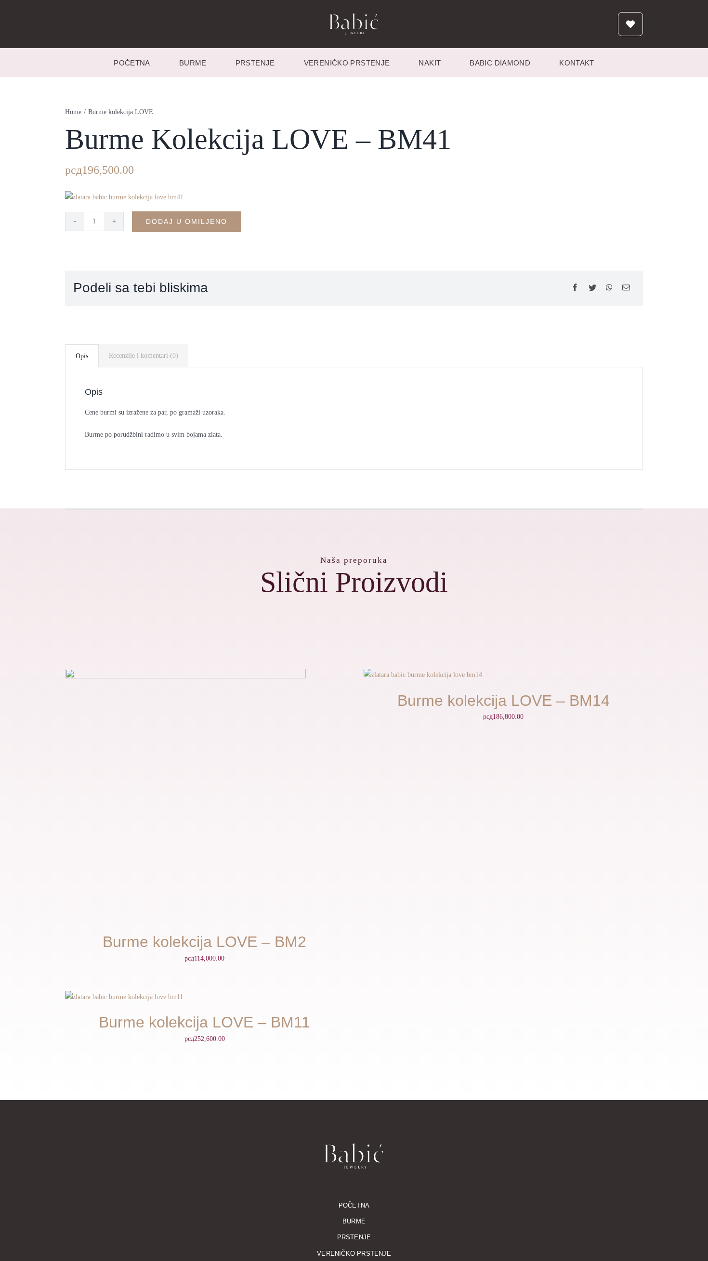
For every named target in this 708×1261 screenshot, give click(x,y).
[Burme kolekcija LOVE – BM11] (124, 997)
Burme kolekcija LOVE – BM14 (503, 700)
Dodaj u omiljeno (186, 221)
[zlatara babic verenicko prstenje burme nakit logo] (354, 16)
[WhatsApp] (609, 288)
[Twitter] (592, 288)
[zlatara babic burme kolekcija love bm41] (124, 197)
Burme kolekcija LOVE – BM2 (204, 941)
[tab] (82, 355)
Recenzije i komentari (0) (143, 355)
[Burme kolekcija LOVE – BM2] (185, 674)
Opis (82, 356)
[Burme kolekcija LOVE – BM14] (423, 674)
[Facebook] (575, 288)
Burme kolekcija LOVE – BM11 (204, 1022)
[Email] (626, 288)
